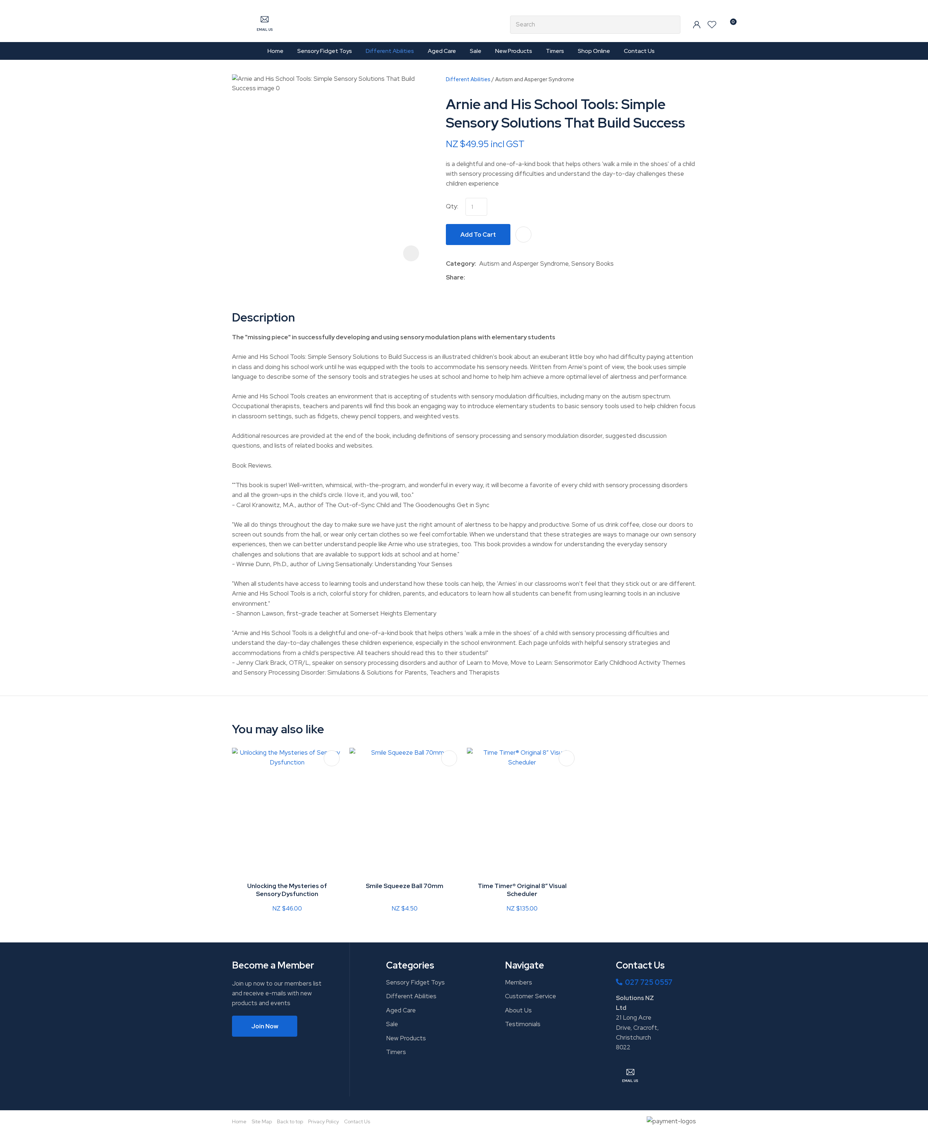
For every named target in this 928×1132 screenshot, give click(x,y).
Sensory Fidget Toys (324, 51)
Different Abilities (390, 51)
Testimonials (522, 1024)
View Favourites (712, 24)
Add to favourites (332, 758)
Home (275, 51)
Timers (555, 51)
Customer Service (530, 996)
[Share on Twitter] (479, 277)
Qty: (452, 206)
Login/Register (696, 24)
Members (518, 982)
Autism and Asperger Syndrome (534, 79)
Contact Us (639, 51)
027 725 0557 (648, 982)
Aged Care (442, 51)
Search (671, 25)
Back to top (290, 1121)
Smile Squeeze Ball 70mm (404, 886)
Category (460, 264)
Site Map (262, 1121)
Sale (475, 51)
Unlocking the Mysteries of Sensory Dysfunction (287, 890)
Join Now (264, 1026)
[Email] (490, 277)
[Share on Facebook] (469, 277)
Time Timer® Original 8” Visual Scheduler (522, 890)
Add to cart (478, 235)
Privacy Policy (323, 1121)
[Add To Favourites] (523, 234)
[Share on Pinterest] (502, 277)
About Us (518, 1010)
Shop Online (594, 51)
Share (455, 277)
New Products (513, 51)
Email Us (265, 30)
